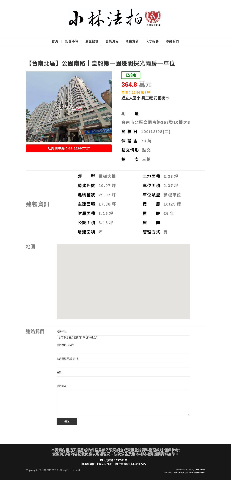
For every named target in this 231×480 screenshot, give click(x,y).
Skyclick (180, 473)
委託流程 (112, 41)
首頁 (55, 41)
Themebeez (200, 470)
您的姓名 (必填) (65, 345)
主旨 (59, 372)
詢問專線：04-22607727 (70, 148)
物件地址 (62, 331)
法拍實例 (132, 41)
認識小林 (72, 41)
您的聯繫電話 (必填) (68, 358)
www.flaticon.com (197, 473)
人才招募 (152, 41)
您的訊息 (62, 386)
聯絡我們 (172, 41)
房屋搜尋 (92, 41)
